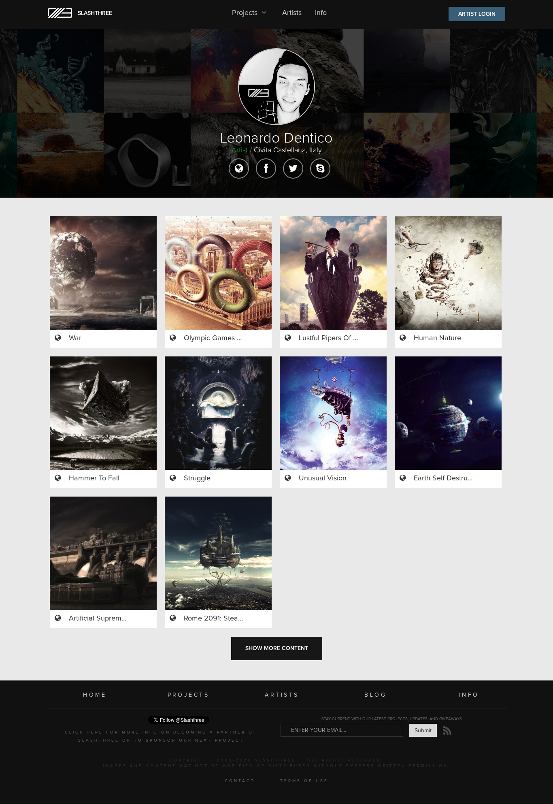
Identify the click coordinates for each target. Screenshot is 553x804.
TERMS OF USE (304, 781)
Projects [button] (245, 13)
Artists (292, 13)
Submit (423, 731)
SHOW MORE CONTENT (276, 648)
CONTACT (240, 781)
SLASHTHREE (95, 13)
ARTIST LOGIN (477, 14)
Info (321, 13)
